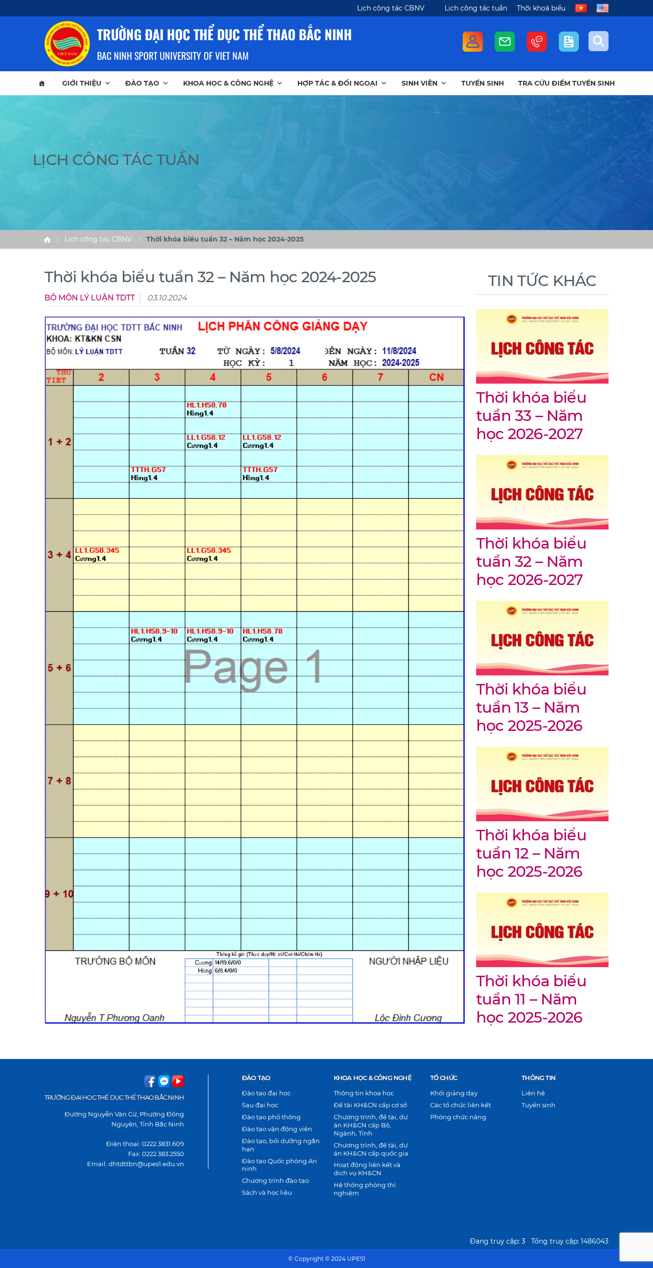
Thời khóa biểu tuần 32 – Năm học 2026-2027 (531, 561)
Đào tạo (142, 83)
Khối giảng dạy (454, 1093)
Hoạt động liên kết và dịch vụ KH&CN (367, 1169)
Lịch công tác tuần (476, 8)
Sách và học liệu (267, 1192)
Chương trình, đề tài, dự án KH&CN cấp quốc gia (371, 1149)
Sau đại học (260, 1105)
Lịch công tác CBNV (390, 8)
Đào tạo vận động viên (277, 1129)
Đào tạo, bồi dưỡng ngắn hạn (281, 1145)
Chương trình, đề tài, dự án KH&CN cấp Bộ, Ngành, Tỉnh (371, 1125)
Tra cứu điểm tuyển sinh (566, 83)
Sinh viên (419, 83)
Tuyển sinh (482, 83)
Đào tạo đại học (266, 1093)
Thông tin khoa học (364, 1093)
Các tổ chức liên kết (460, 1105)
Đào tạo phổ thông (271, 1117)
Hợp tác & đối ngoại (337, 83)
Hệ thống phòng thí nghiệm (365, 1189)
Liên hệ (533, 1093)
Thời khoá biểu (541, 8)
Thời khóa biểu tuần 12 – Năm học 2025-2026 (531, 853)
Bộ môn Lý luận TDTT (89, 297)
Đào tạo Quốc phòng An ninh (279, 1165)
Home (47, 240)
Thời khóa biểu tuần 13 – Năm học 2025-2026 (531, 707)
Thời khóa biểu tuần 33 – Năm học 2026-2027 (531, 415)
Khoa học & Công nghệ (228, 83)
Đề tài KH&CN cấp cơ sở (370, 1105)
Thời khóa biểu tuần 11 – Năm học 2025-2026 (531, 999)
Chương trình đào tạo (275, 1180)
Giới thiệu (81, 83)
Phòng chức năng (458, 1117)
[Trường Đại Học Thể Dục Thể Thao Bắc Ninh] (67, 43)
